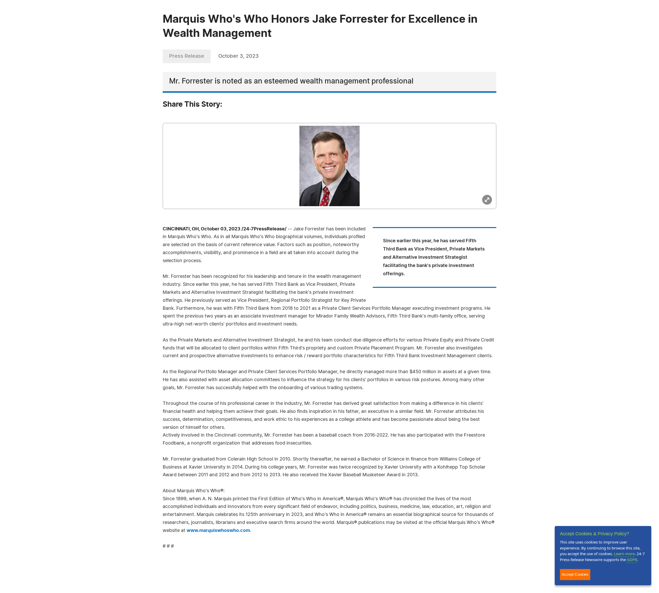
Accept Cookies (575, 574)
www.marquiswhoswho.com (218, 530)
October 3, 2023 (238, 56)
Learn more (624, 553)
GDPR (632, 559)
